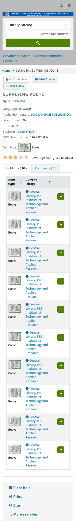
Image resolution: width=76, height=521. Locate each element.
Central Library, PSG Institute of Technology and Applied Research (37, 202)
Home (6, 70)
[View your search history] (69, 6)
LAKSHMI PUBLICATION (54, 114)
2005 (34, 114)
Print (17, 496)
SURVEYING (26, 132)
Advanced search (16, 56)
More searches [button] (25, 514)
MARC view (46, 79)
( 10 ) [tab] (16, 168)
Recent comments (48, 56)
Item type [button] (11, 182)
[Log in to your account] (61, 6)
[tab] (45, 168)
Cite (16, 505)
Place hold (21, 487)
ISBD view (16, 86)
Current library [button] (31, 182)
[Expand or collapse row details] (60, 202)
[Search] (38, 43)
